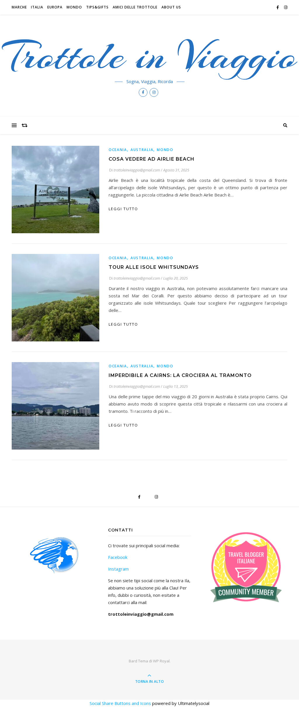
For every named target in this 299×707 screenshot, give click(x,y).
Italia (37, 7)
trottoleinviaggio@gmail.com (137, 170)
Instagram (118, 569)
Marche (19, 7)
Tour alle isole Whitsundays (154, 267)
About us (171, 7)
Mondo (74, 7)
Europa (54, 7)
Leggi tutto (123, 208)
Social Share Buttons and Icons (120, 703)
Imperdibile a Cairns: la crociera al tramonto (180, 375)
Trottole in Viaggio (150, 56)
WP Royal (161, 661)
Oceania (118, 149)
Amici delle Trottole (135, 7)
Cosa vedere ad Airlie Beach (151, 159)
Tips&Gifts (97, 7)
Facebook (117, 557)
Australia (142, 149)
